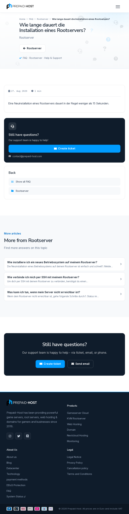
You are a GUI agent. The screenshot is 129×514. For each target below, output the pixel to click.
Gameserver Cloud (78, 412)
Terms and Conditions (79, 473)
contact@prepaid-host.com (27, 156)
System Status (15, 496)
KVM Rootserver (76, 418)
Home (22, 19)
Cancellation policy (77, 468)
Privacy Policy (75, 462)
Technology (13, 473)
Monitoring (73, 441)
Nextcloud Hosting (77, 435)
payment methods (17, 479)
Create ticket (66, 148)
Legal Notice (74, 457)
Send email (82, 363)
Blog (9, 462)
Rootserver (42, 19)
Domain (71, 429)
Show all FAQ (23, 181)
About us (12, 457)
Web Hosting (74, 424)
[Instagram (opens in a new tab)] (10, 436)
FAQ (31, 19)
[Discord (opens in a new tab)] (27, 436)
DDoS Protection (16, 485)
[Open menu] (117, 6)
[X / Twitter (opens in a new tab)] (18, 436)
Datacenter (13, 468)
